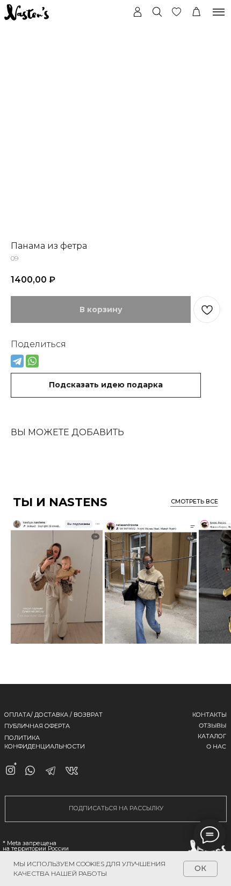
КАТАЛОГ (212, 736)
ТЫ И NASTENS (60, 502)
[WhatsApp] (32, 361)
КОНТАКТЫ (209, 714)
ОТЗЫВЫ (212, 725)
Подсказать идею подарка (106, 385)
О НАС (216, 746)
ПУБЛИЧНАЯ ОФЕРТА (37, 726)
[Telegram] (17, 361)
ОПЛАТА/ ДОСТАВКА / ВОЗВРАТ (53, 714)
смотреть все (194, 501)
